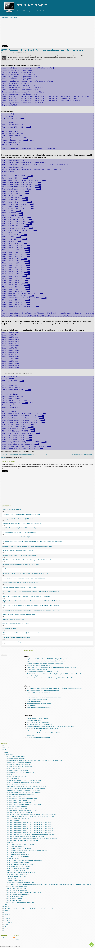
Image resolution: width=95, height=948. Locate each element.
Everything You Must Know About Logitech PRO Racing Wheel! (20, 587)
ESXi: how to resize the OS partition (36, 731)
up (46, 454)
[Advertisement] (47, 32)
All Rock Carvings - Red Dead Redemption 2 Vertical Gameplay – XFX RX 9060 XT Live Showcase (29, 560)
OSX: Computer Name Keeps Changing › (82, 454)
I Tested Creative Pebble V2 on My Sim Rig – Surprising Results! (20, 582)
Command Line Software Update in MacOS (38, 665)
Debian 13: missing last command (12, 509)
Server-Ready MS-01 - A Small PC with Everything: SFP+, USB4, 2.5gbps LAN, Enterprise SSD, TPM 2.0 (31, 610)
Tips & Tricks (13, 17)
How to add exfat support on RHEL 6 (36, 701)
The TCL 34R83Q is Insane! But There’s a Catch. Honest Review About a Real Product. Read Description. (31, 605)
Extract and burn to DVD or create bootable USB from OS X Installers (45, 733)
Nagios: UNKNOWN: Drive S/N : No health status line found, (19, 614)
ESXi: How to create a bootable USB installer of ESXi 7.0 (42, 671)
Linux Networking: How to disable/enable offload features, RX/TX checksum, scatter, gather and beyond (54, 688)
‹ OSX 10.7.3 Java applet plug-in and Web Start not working (18, 454)
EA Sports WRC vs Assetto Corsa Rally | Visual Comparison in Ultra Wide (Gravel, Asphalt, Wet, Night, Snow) (32, 541)
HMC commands (31, 705)
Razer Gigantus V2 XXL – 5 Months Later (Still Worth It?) (18, 518)
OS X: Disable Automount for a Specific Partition (40, 724)
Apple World (5, 17)
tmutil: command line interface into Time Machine (16, 623)
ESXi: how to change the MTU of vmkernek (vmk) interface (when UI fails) (22, 633)
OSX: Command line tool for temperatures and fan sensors (42, 50)
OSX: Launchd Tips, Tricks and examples (38, 722)
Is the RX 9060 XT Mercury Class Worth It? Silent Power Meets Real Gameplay (24, 578)
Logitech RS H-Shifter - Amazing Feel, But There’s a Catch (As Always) (22, 514)
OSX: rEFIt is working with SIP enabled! (37, 718)
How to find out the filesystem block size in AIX (39, 707)
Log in (3, 457)
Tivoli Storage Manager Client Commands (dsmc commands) (43, 690)
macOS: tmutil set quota (9, 628)
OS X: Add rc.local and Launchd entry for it (38, 737)
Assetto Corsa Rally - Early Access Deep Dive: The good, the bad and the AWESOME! (26, 573)
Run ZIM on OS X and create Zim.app (37, 669)
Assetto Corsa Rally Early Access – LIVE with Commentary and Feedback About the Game (27, 546)
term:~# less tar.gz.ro (32, 5)
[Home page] (9, 13)
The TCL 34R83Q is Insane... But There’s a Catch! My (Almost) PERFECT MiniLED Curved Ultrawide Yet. (31, 591)
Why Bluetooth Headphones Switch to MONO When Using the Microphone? (23, 523)
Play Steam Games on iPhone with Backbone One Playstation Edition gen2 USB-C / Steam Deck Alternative (32, 601)
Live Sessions (6, 569)
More (17, 939)
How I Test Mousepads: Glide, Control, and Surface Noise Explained (21, 528)
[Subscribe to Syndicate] (14, 938)
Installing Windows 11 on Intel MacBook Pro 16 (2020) (17, 537)
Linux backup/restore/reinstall (34, 695)
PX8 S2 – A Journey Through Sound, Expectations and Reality (19, 532)
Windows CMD (31, 735)
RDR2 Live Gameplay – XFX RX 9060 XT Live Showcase (18, 550)
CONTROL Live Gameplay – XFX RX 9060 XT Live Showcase (19, 555)
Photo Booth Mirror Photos (34, 720)
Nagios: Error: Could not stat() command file (14, 619)
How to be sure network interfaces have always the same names (44, 697)
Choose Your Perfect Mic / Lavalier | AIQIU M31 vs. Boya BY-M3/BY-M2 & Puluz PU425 (26, 596)
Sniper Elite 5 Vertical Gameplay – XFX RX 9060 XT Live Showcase (21, 564)
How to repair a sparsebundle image (12, 642)
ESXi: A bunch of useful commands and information (16, 637)
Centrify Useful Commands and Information (38, 692)
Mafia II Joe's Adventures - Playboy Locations (39, 703)
